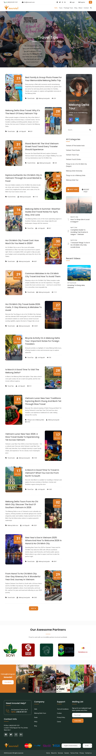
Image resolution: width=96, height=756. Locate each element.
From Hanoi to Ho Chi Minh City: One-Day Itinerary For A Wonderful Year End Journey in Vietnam (22, 576)
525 (31, 131)
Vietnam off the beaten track (75, 146)
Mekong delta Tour (79, 106)
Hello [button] (56, 8)
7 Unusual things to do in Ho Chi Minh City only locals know (80, 245)
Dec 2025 (17, 539)
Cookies (59, 713)
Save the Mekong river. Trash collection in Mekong (78, 285)
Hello (35, 709)
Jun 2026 (57, 112)
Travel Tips (30, 228)
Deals (36, 717)
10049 (35, 326)
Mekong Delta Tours (40, 713)
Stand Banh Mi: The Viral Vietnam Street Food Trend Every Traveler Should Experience (42, 146)
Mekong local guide (44, 98)
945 (55, 163)
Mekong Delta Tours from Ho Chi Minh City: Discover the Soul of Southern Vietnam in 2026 (21, 504)
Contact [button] (86, 8)
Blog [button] (75, 8)
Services (60, 753)
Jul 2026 (17, 79)
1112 (55, 292)
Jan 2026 (57, 503)
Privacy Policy (61, 717)
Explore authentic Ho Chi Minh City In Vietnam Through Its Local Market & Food (23, 178)
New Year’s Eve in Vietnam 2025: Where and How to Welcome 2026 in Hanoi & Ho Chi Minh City (43, 540)
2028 (34, 525)
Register (82, 2)
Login (73, 2)
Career (59, 721)
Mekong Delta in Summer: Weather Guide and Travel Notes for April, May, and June (42, 212)
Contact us (88, 753)
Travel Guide (31, 98)
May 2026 (17, 145)
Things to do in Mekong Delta (35, 420)
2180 (35, 458)
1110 (36, 196)
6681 (35, 261)
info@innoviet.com (29, 2)
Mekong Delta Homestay (74, 171)
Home (48, 753)
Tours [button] (60, 8)
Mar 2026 (57, 242)
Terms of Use (74, 753)
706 (49, 357)
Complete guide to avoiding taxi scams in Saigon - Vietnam (79, 232)
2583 (35, 597)
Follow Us (7, 682)
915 (30, 386)
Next (33, 608)
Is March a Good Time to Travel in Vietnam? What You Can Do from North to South (42, 473)
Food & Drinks (31, 163)
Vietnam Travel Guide (73, 150)
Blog (35, 726)
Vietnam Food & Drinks (73, 159)
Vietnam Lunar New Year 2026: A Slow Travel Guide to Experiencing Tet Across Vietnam (22, 437)
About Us (54, 753)
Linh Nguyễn (22, 131)
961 (49, 228)
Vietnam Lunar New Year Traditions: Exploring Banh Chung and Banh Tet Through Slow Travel (43, 401)
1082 (50, 489)
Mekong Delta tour (12, 525)
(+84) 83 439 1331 (12, 2)
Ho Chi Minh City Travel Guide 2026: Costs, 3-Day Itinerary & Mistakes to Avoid (23, 307)
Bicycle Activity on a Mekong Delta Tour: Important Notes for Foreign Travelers (42, 341)
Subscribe (77, 721)
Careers (66, 753)
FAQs (35, 721)
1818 (28, 422)
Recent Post (86, 191)
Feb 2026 (57, 371)
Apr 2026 (17, 211)
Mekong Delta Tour (72, 180)
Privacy (82, 753)
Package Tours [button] (68, 8)
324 (54, 98)
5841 (55, 561)
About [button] (80, 8)
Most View (73, 189)
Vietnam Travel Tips (72, 155)
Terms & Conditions (63, 709)
